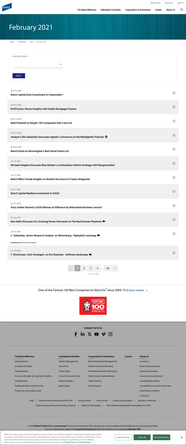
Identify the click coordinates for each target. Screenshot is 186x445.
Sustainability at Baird (149, 381)
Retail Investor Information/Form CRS (56, 400)
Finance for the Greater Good (28, 390)
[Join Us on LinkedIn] (82, 334)
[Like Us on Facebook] (75, 334)
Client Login (64, 371)
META (23, 242)
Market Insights (66, 381)
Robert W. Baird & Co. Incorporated (50, 425)
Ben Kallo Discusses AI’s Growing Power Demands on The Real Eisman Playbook (56, 221)
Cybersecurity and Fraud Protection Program (55, 405)
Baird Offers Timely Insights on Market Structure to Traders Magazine (50, 179)
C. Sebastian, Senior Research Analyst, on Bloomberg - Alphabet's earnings (54, 235)
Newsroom (169, 2)
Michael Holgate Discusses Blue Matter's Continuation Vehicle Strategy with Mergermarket (63, 165)
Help (31, 400)
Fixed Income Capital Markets (101, 376)
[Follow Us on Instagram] (110, 334)
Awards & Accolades (149, 371)
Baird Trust (63, 366)
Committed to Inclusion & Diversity (155, 385)
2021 (31, 42)
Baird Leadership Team (150, 366)
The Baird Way (21, 381)
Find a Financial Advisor (70, 376)
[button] (181, 9)
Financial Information (123, 400)
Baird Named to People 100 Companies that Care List (41, 122)
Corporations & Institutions (138, 9)
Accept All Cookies (161, 437)
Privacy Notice (85, 442)
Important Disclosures (85, 429)
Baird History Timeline (149, 390)
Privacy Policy (84, 400)
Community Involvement (151, 376)
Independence (21, 361)
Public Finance (95, 381)
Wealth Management (68, 361)
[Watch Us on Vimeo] (103, 334)
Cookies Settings (122, 437)
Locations (144, 361)
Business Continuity (147, 400)
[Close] (182, 437)
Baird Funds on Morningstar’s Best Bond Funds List (40, 151)
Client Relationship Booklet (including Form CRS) (128, 405)
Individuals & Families (111, 9)
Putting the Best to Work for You (29, 385)
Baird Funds (64, 385)
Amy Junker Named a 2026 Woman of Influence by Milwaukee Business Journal (56, 207)
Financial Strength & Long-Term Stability (33, 376)
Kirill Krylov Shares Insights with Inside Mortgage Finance (43, 108)
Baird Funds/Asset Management (102, 361)
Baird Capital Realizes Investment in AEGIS (35, 193)
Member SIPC (134, 429)
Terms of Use (102, 400)
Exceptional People (23, 366)
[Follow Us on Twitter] (89, 334)
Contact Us (144, 395)
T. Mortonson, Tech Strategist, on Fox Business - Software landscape (50, 254)
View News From (20, 56)
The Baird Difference (86, 9)
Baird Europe (155, 2)
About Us (170, 9)
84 (107, 268)
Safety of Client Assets (91, 405)
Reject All (142, 437)
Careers (158, 9)
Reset (19, 75)
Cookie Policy (70, 442)
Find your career (134, 290)
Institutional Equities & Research (102, 371)
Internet (33, 242)
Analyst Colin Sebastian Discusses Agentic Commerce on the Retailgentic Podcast (57, 136)
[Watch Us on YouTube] (96, 334)
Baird (12, 42)
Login (179, 2)
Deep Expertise (21, 371)
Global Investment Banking (100, 366)
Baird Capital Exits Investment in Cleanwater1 (37, 94)
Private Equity (94, 385)
